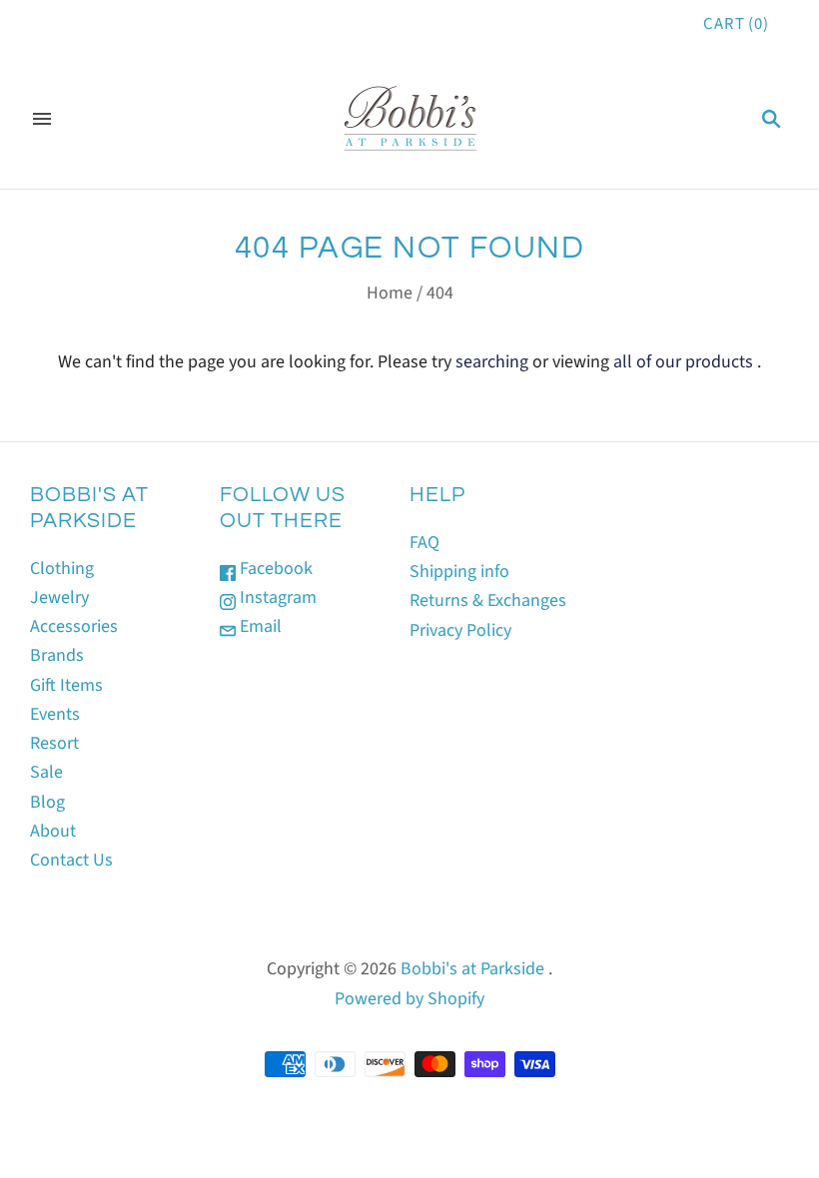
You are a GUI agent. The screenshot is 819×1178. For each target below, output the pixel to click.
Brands (57, 655)
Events (55, 714)
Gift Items (66, 685)
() (736, 24)
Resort (54, 743)
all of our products (683, 361)
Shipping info (459, 571)
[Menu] (42, 119)
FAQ (424, 542)
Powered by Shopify (409, 998)
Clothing (62, 568)
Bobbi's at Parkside (472, 968)
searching (491, 361)
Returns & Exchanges (488, 600)
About (53, 831)
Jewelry (59, 597)
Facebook (274, 568)
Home (389, 293)
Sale (46, 772)
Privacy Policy (460, 630)
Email (259, 626)
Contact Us (71, 860)
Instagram (276, 597)
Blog (47, 802)
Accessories (74, 626)
